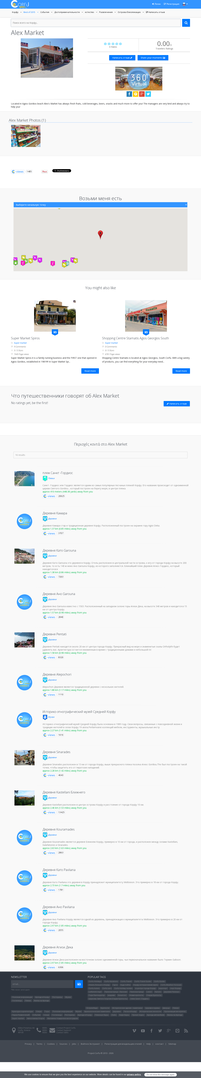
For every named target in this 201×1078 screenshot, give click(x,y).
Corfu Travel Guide (143, 981)
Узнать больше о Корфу (99, 985)
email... (16, 984)
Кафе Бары (124, 1015)
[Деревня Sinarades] (24, 757)
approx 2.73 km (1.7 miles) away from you (64, 885)
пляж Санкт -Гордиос (58, 473)
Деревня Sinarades (56, 752)
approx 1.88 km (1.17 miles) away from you (65, 689)
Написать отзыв (155, 12)
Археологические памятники (97, 1011)
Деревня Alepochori (57, 674)
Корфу (17, 12)
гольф (46, 1015)
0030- (44, 1028)
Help (148, 1043)
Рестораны (57, 997)
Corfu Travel (126, 981)
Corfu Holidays (95, 981)
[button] (100, 235)
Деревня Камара (55, 513)
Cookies (51, 1043)
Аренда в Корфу (42, 997)
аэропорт (163, 988)
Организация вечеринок (175, 1011)
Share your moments (152, 57)
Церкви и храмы (152, 1008)
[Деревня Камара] (24, 521)
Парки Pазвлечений (20, 1015)
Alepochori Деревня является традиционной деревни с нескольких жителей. (83, 686)
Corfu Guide (159, 981)
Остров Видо (92, 1008)
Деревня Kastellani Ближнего (64, 792)
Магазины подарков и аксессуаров (62, 1018)
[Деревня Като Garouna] (24, 556)
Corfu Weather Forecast (171, 985)
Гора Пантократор (97, 995)
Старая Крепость (154, 995)
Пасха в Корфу (130, 1011)
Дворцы (166, 1008)
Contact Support (63, 1030)
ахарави (111, 995)
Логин (157, 4)
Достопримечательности (67, 12)
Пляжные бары (101, 1015)
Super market (20, 342)
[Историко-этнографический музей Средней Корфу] (24, 720)
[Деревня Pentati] (24, 639)
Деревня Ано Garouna (59, 594)
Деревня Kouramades (59, 829)
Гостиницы (17, 1000)
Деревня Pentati (54, 634)
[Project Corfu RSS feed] (186, 1031)
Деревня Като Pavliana (59, 870)
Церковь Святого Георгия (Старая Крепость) (108, 998)
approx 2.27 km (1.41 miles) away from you (65, 730)
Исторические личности (150, 1011)
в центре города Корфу (145, 988)
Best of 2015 (31, 12)
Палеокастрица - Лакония (116, 992)
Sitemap (172, 1043)
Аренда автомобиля (155, 1015)
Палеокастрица (136, 992)
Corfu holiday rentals (123, 988)
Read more (90, 370)
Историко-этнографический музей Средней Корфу (79, 712)
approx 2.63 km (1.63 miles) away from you (65, 848)
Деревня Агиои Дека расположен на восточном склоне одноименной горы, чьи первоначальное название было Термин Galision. (112, 959)
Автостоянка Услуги (35, 1018)
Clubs (113, 1015)
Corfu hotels (94, 988)
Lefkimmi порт (95, 992)
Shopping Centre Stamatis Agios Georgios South (135, 338)
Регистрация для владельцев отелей (123, 1043)
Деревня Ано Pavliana (59, 907)
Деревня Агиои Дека (58, 947)
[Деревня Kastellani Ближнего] (24, 798)
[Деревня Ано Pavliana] (24, 915)
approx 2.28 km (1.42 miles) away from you (65, 770)
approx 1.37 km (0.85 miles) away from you (65, 528)
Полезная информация (22, 997)
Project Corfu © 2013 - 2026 (100, 1053)
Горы (47, 1011)
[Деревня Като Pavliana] (24, 878)
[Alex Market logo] (47, 58)
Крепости (105, 1008)
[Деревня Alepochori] (24, 683)
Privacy (28, 1043)
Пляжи (51, 478)
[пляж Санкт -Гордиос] (24, 478)
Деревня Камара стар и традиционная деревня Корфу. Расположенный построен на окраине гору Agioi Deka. (101, 525)
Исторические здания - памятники (127, 1008)
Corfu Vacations (111, 981)
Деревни (52, 518)
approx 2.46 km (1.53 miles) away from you (65, 807)
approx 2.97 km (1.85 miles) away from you (65, 925)
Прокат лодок (138, 1015)
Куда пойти (125, 985)
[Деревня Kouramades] (24, 838)
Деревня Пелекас (171, 992)
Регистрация (172, 4)
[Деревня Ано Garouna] (24, 602)
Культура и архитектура (22, 1011)
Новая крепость (136, 995)
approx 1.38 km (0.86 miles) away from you (65, 572)
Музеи (51, 717)
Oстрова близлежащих (129, 12)
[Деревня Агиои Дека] (24, 952)
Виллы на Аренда (41, 1000)
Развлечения (108, 12)
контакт (159, 1043)
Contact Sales (62, 1032)
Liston (149, 992)
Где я (115, 985)
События (46, 12)
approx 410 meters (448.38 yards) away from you (68, 491)
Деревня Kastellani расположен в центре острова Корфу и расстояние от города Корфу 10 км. (93, 804)
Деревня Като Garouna (59, 550)
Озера (38, 1011)
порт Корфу (175, 988)
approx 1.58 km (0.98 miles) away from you (65, 652)
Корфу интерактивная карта (145, 985)
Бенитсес (122, 995)
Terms (39, 1043)
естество (91, 12)
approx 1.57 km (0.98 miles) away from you (65, 612)
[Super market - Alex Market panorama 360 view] (138, 78)
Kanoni (158, 992)
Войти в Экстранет (90, 1043)
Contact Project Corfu (66, 1028)
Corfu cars (107, 988)
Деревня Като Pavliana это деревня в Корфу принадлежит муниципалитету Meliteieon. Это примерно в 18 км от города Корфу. (111, 882)
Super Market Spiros (25, 338)
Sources (63, 1043)
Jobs (74, 1043)
